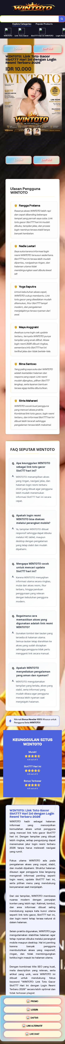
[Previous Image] (5, 103)
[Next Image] (59, 103)
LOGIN (17, 48)
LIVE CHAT (34, 1035)
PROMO (34, 1000)
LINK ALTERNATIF (34, 1026)
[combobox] (29, 19)
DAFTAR (47, 48)
